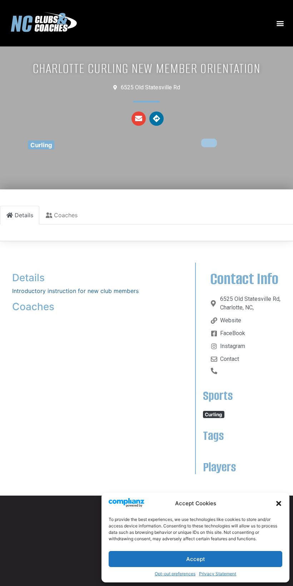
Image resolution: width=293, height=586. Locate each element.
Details (28, 278)
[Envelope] (138, 118)
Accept (195, 559)
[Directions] (156, 118)
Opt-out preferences (175, 573)
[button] (278, 503)
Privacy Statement (217, 573)
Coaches (33, 307)
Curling (41, 145)
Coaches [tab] (66, 215)
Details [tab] (24, 215)
